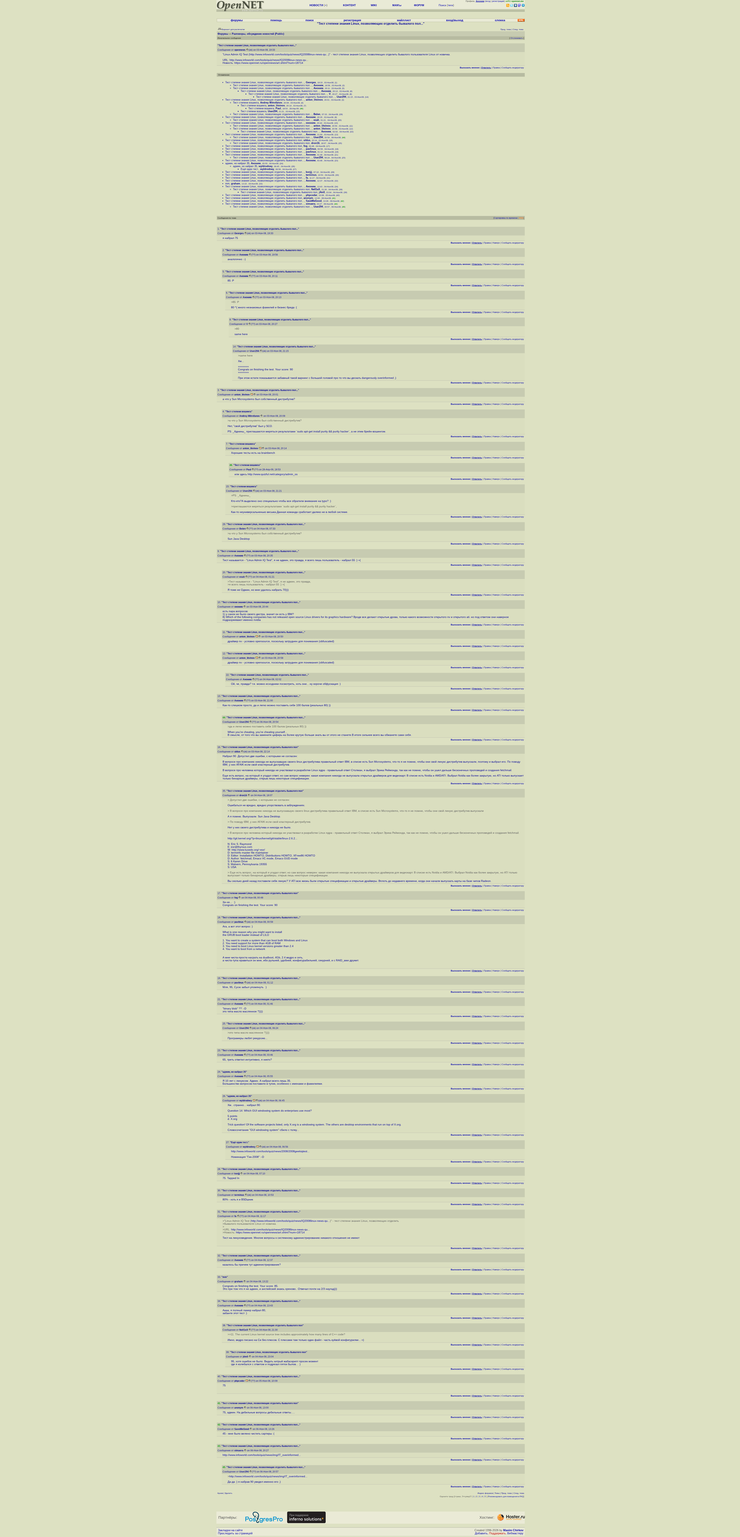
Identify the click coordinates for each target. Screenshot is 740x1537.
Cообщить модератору (513, 67)
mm (227, 183)
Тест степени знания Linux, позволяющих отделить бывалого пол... (264, 82)
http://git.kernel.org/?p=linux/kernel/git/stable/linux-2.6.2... (262, 838)
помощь (276, 20)
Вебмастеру (515, 1533)
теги (450, 5)
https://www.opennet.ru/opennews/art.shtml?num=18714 (268, 62)
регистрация (498, 1)
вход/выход (454, 20)
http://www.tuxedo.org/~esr (248, 849)
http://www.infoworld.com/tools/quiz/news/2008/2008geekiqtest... (270, 1151)
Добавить (481, 1533)
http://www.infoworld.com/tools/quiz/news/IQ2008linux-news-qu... (289, 54)
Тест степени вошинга (246, 102)
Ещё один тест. (250, 169)
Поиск (442, 5)
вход (488, 1)
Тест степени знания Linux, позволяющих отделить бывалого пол (263, 140)
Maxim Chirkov (513, 1530)
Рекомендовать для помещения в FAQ (506, 1496)
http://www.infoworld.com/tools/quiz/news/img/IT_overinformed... (262, 1455)
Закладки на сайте (230, 1530)
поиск (309, 20)
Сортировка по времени (505, 218)
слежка (500, 20)
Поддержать (497, 1533)
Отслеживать (516, 38)
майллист (404, 20)
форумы (237, 20)
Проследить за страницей (235, 1533)
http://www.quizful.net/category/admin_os (273, 474)
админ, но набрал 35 (237, 163)
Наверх (496, 243)
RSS (521, 218)
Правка (496, 67)
